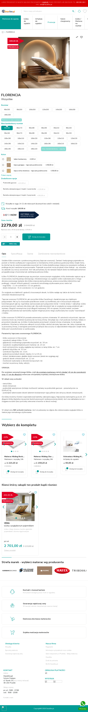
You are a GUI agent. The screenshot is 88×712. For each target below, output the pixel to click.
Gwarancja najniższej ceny (14, 654)
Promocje (51, 22)
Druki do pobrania (52, 661)
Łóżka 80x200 (32, 145)
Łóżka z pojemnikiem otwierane (31, 321)
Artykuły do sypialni (38, 21)
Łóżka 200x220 (30, 217)
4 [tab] (22, 518)
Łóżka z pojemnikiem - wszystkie (32, 410)
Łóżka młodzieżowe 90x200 (31, 112)
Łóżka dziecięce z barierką (31, 38)
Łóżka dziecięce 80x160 (30, 78)
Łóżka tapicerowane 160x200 (32, 280)
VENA (7, 523)
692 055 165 (80, 2)
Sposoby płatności (11, 650)
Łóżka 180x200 (30, 204)
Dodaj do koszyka (38, 237)
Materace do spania (10, 19)
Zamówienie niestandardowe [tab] (51, 253)
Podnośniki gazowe (14, 183)
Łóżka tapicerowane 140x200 (32, 272)
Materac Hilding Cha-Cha (44, 456)
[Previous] (3, 444)
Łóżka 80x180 (29, 478)
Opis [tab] (4, 253)
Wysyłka (8, 647)
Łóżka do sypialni (27, 21)
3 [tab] (20, 518)
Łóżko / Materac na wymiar (78, 22)
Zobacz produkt (10, 550)
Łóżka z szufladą (30, 338)
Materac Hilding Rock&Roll (16, 456)
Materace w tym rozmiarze (11, 120)
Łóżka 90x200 (32, 151)
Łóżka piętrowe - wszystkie (32, 398)
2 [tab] (18, 518)
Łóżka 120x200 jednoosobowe (32, 166)
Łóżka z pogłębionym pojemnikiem (31, 330)
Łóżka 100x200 (30, 159)
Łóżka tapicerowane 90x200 (32, 254)
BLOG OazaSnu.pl (52, 664)
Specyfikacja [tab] (16, 253)
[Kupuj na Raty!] (43, 244)
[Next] (25, 444)
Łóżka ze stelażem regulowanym (32, 390)
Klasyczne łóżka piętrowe (32, 351)
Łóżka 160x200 (30, 197)
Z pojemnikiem (31, 246)
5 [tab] (24, 518)
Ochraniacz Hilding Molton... (75, 456)
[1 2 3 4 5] (20, 503)
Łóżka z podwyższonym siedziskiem (32, 381)
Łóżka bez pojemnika (30, 345)
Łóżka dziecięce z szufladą (31, 58)
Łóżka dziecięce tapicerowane (32, 49)
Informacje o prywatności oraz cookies (59, 650)
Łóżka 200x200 (30, 210)
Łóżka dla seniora (30, 418)
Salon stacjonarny (65, 20)
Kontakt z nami (8, 698)
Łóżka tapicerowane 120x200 (32, 263)
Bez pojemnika (30, 240)
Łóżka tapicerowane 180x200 (32, 289)
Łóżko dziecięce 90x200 (30, 87)
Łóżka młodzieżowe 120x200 (31, 121)
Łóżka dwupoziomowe (32, 374)
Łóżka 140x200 (30, 191)
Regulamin (49, 647)
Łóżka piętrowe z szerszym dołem (32, 361)
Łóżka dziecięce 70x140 (30, 69)
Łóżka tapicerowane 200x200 (32, 298)
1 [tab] (16, 518)
